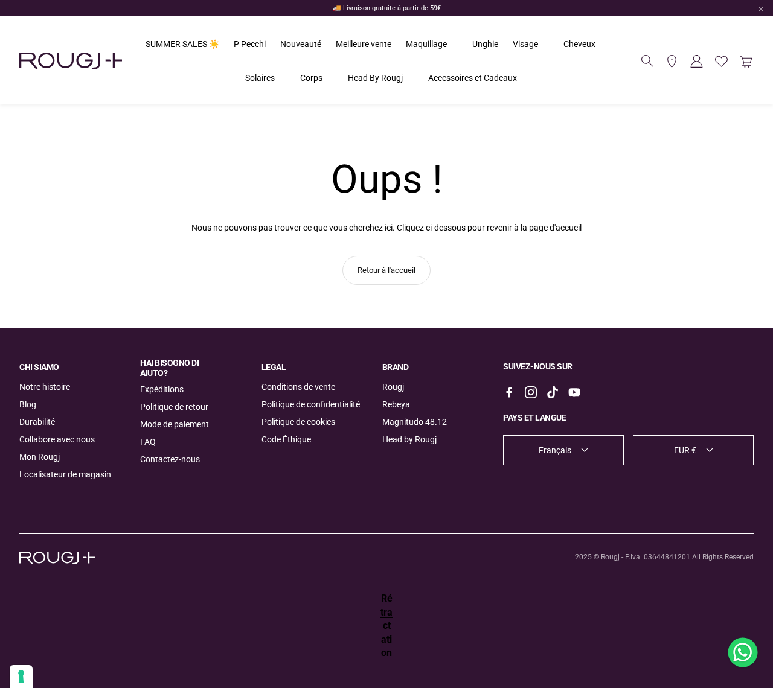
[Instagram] (531, 392)
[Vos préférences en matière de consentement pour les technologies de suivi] (21, 676)
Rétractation (386, 625)
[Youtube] (574, 392)
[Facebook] (509, 392)
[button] (647, 61)
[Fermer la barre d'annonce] (761, 9)
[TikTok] (553, 392)
